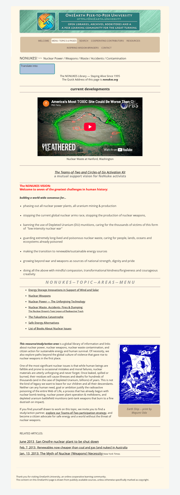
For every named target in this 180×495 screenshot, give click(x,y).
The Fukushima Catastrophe (45, 317)
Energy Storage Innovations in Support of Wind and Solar (63, 290)
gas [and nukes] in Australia (109, 447)
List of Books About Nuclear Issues (49, 328)
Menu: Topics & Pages (64, 41)
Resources (133, 41)
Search (83, 41)
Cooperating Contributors (107, 41)
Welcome (43, 41)
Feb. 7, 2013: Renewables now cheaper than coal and (55, 447)
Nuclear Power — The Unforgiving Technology (56, 301)
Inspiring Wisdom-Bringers (83, 48)
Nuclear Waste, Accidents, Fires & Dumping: (55, 309)
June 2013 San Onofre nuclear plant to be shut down (59, 441)
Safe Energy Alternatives (43, 322)
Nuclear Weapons (39, 295)
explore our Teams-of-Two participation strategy (76, 413)
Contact (106, 48)
